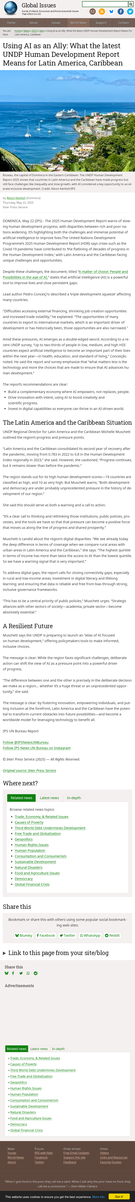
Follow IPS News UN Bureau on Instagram (37, 748)
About (34, 23)
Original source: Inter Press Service (29, 770)
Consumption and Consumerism (40, 856)
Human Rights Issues (32, 844)
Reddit (114, 935)
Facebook (47, 935)
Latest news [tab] (49, 797)
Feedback (69, 1162)
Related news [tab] (21, 797)
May (41, 30)
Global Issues (39, 5)
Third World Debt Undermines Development (50, 828)
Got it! (119, 1196)
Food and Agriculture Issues (37, 873)
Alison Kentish (16, 198)
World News (78, 23)
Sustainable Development (35, 861)
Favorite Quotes (110, 1162)
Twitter (69, 935)
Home (11, 23)
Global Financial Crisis (32, 884)
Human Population (30, 850)
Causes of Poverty (29, 822)
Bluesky (25, 935)
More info (98, 1196)
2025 (34, 30)
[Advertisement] (67, 1013)
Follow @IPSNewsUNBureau (26, 742)
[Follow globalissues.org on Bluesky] (111, 11)
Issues (56, 23)
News (26, 30)
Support (101, 23)
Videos (104, 1153)
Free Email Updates (76, 1153)
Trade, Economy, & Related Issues (41, 816)
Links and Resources (113, 1157)
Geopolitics (24, 839)
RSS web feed (44, 1153)
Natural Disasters (28, 867)
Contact (123, 23)
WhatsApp (91, 935)
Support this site (74, 1157)
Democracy (24, 878)
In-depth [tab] (74, 797)
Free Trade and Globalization (38, 833)
